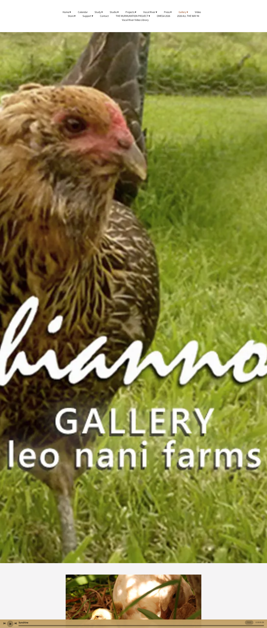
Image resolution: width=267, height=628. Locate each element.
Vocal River (149, 12)
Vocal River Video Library (135, 20)
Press (167, 12)
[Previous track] (4, 623)
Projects (129, 12)
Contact (104, 16)
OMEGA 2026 (163, 16)
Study (98, 12)
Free (249, 622)
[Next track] (15, 623)
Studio (113, 12)
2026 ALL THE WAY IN (188, 16)
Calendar (83, 12)
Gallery (182, 12)
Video (198, 12)
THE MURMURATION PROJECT (132, 16)
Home (66, 12)
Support (87, 16)
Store (71, 16)
